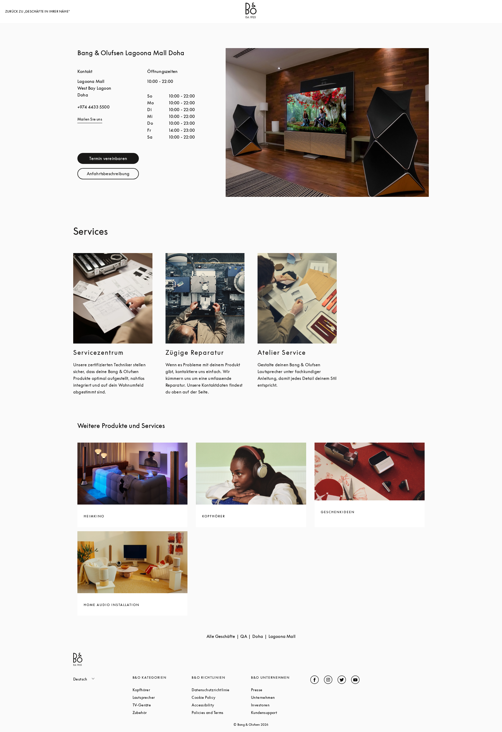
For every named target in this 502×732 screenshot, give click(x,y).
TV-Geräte (162, 705)
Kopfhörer (161, 690)
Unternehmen (280, 697)
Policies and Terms (221, 712)
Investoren (280, 705)
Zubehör (159, 712)
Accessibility (221, 705)
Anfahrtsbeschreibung (113, 175)
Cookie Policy (221, 697)
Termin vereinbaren (114, 159)
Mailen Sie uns (89, 119)
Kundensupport (280, 712)
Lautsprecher (162, 697)
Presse (276, 690)
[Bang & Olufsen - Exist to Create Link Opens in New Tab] (251, 16)
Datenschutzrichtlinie (221, 690)
